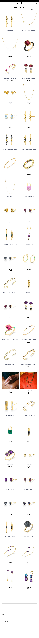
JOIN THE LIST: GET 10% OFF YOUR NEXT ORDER (19, 0)
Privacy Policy (4, 624)
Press (2, 607)
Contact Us (3, 614)
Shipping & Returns (5, 621)
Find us (3, 606)
